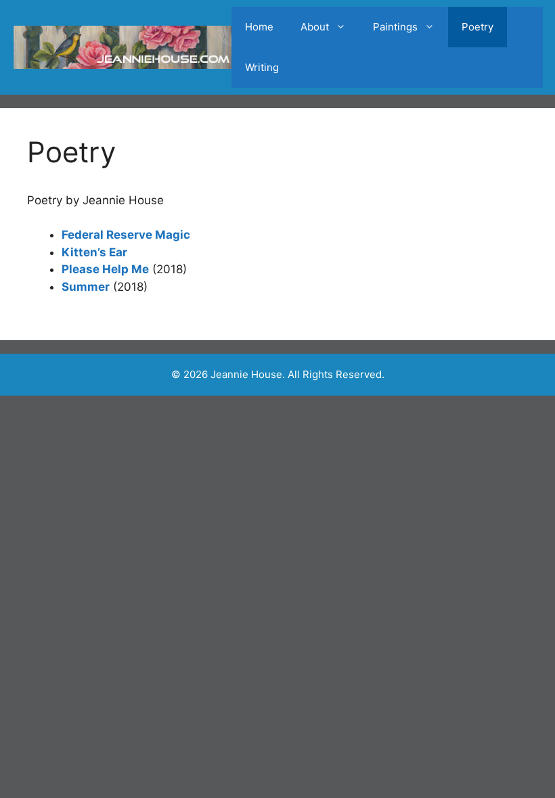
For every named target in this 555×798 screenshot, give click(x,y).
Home (259, 26)
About (315, 26)
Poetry (477, 26)
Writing (262, 67)
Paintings (395, 26)
